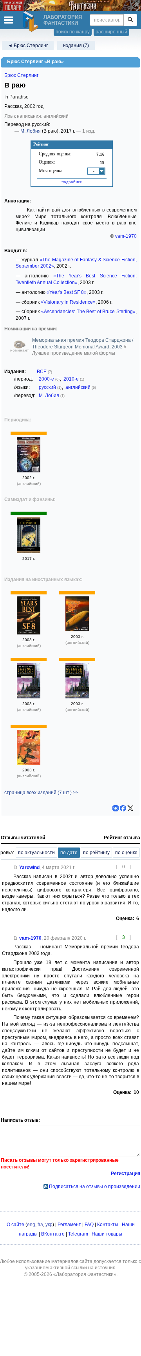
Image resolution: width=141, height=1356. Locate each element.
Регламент (69, 1224)
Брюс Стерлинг (21, 75)
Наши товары (107, 1234)
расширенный (111, 32)
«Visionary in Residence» (68, 302)
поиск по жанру (73, 32)
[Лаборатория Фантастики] (31, 21)
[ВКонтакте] (115, 808)
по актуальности (36, 852)
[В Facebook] (123, 808)
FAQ (89, 1224)
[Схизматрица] (28, 551)
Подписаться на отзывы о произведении (94, 1186)
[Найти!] (130, 20)
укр (48, 1224)
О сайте (15, 1224)
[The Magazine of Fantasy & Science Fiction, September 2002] (28, 471)
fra (40, 1224)
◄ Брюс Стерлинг (28, 45)
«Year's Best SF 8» (67, 292)
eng (31, 1224)
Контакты (107, 1224)
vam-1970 (126, 236)
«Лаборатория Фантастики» (84, 1274)
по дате (69, 852)
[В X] (130, 808)
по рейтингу (96, 852)
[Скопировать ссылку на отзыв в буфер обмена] (15, 867)
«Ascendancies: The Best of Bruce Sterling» (88, 311)
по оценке (126, 852)
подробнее (71, 181)
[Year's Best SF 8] (28, 633)
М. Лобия (30, 131)
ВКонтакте (53, 1234)
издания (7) (76, 45)
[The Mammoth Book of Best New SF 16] (28, 763)
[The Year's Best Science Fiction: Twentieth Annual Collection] (28, 697)
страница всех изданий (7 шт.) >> (41, 792)
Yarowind (29, 867)
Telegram (78, 1234)
